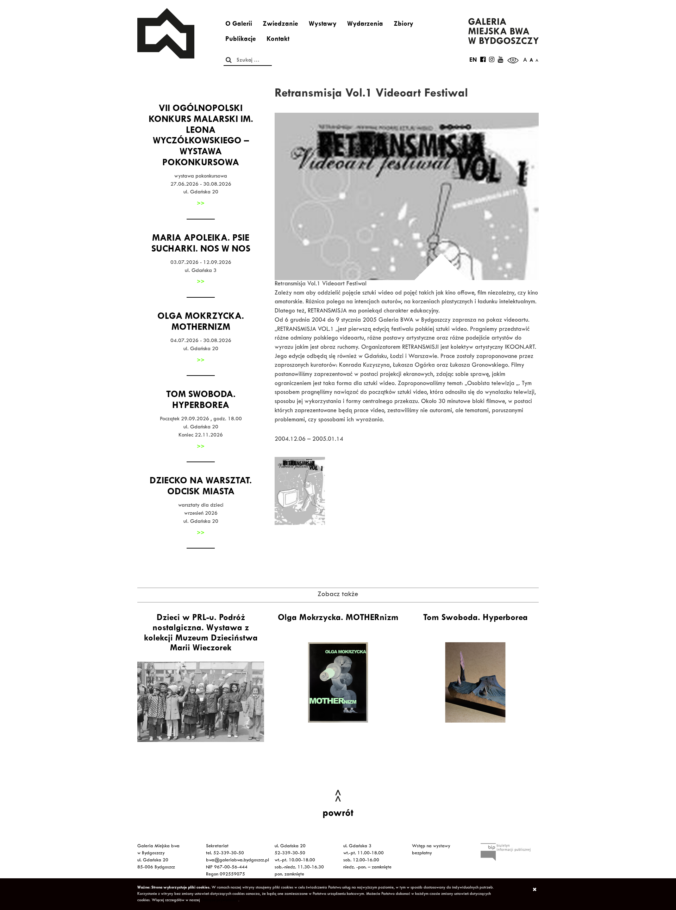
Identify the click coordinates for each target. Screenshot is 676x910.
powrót (338, 814)
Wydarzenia (365, 24)
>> (201, 204)
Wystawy (323, 24)
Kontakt (278, 39)
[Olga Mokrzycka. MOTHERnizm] (338, 682)
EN (473, 60)
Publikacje (240, 39)
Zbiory (403, 24)
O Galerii (238, 24)
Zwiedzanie (280, 24)
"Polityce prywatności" (219, 900)
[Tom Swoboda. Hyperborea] (475, 682)
